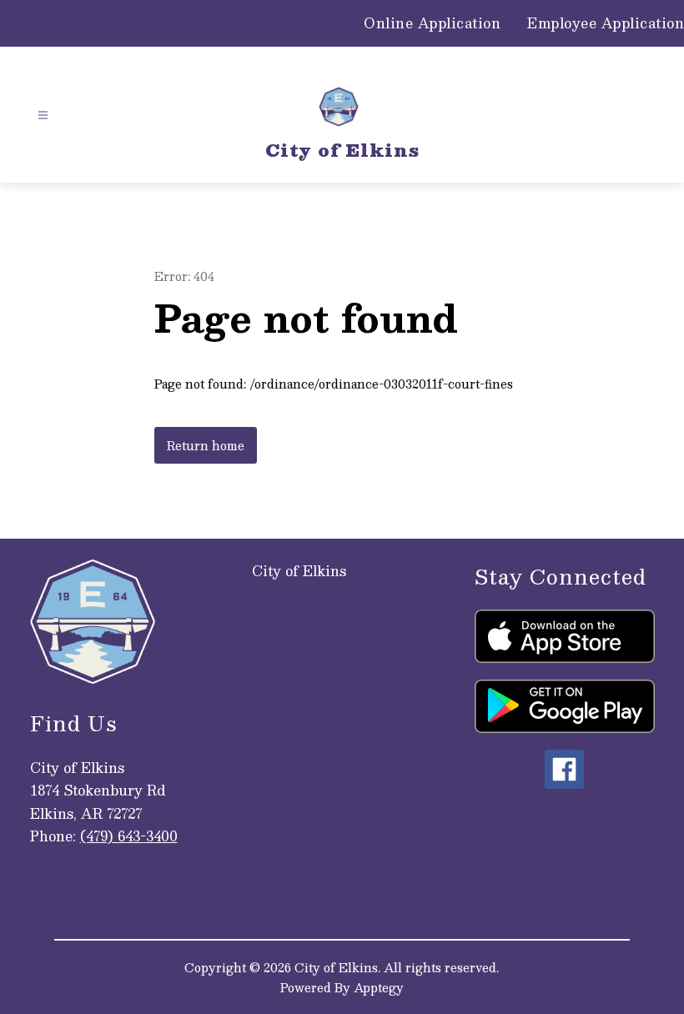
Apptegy (379, 987)
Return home (205, 445)
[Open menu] (43, 115)
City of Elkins (299, 571)
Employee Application (605, 23)
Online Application (432, 23)
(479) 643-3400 (129, 836)
